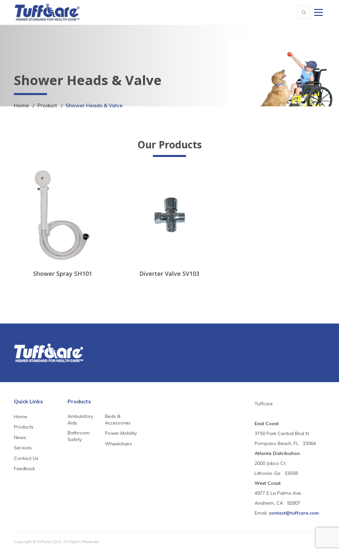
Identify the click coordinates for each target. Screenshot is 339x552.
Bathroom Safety (79, 436)
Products (23, 427)
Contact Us (26, 458)
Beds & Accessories (118, 419)
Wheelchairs (118, 444)
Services (23, 448)
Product (47, 105)
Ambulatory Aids (80, 419)
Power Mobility (121, 433)
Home (21, 105)
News (20, 437)
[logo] (47, 11)
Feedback (24, 469)
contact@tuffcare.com (294, 513)
